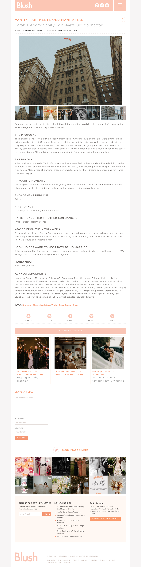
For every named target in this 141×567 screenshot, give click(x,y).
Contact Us (69, 563)
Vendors (93, 560)
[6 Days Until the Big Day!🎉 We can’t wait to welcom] (24, 485)
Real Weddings (80, 560)
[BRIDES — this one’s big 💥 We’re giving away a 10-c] (61, 466)
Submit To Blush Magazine (105, 519)
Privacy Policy (54, 563)
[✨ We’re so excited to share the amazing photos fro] (42, 466)
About (112, 560)
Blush (75, 305)
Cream (68, 305)
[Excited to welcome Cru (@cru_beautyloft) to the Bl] (42, 485)
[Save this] (121, 40)
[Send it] (121, 53)
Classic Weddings (41, 305)
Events (103, 560)
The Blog (51, 560)
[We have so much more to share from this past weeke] (24, 466)
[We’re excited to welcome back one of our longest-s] (79, 485)
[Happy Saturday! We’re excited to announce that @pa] (117, 485)
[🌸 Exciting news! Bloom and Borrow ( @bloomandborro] (61, 485)
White (54, 305)
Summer (27, 305)
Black (61, 305)
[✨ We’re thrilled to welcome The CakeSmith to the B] (117, 466)
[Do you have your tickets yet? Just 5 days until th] (98, 466)
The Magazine (64, 560)
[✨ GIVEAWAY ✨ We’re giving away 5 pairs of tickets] (98, 485)
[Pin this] (121, 46)
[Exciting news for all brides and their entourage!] (79, 466)
